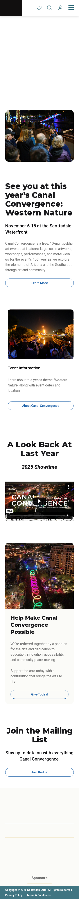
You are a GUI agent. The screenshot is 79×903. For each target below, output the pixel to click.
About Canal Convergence (40, 405)
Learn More (39, 283)
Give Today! (39, 694)
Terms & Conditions (39, 895)
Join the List (39, 772)
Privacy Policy (13, 895)
